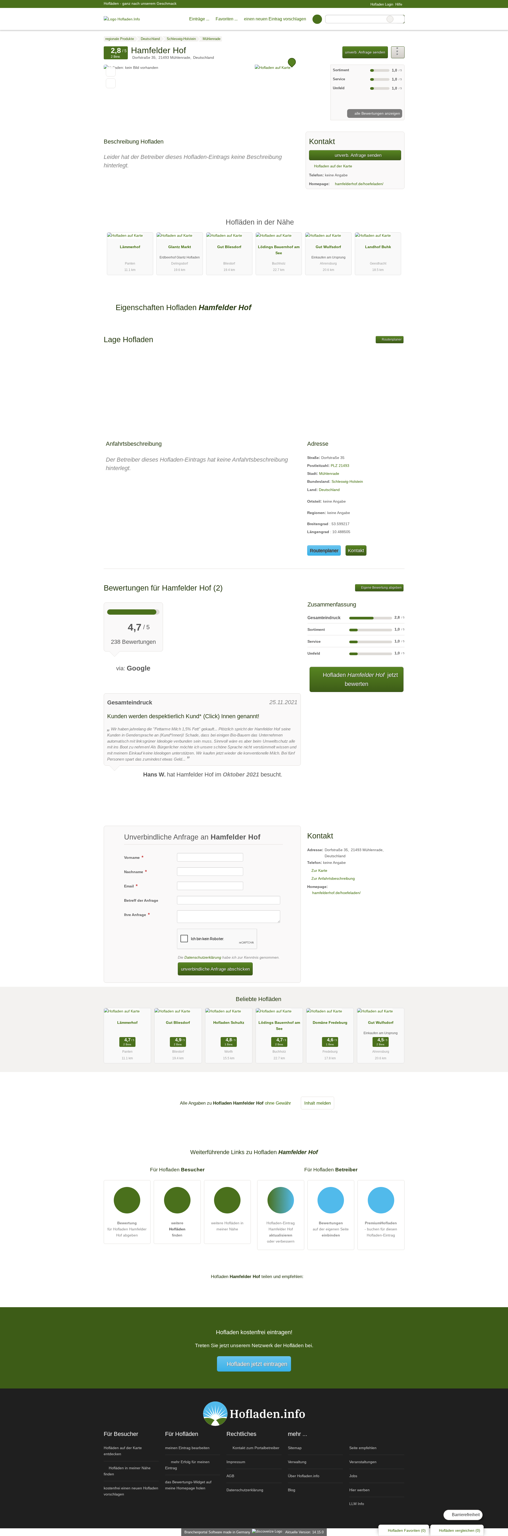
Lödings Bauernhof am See (279, 250)
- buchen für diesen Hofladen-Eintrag (381, 1229)
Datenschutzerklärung (202, 957)
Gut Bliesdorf (229, 247)
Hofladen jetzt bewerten (359, 679)
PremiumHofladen (393, 227)
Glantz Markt (179, 247)
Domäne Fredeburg (330, 1022)
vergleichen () (459, 1530)
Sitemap (295, 1448)
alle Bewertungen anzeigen (376, 113)
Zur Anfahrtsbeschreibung (333, 878)
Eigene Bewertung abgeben (381, 588)
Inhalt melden (317, 1103)
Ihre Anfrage (135, 915)
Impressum (235, 1462)
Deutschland (329, 490)
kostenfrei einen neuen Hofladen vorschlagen (131, 1491)
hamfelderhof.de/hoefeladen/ (359, 184)
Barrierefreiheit (465, 1514)
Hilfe (398, 4)
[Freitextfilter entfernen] (390, 19)
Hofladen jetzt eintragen (257, 1364)
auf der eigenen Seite (331, 1229)
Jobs (353, 1476)
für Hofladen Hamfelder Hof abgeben (127, 1229)
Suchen (400, 19)
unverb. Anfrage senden (365, 52)
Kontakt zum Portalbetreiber (255, 1448)
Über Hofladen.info (303, 1476)
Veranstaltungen (363, 1462)
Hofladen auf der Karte (332, 166)
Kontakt (356, 550)
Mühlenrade (329, 473)
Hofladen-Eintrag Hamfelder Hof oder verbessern (280, 1232)
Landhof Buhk (378, 247)
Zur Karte (319, 870)
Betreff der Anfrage (141, 900)
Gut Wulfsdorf (328, 247)
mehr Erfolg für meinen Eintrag (187, 1465)
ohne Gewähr (278, 1103)
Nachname (134, 872)
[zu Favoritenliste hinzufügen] (111, 72)
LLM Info (356, 1504)
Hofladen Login (381, 4)
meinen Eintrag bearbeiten (187, 1448)
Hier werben (359, 1490)
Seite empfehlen (363, 1448)
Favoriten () (407, 1530)
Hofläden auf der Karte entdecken (123, 1451)
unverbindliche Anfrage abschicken (215, 969)
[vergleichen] (111, 83)
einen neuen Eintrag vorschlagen (275, 19)
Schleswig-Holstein (347, 481)
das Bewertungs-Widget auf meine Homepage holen (188, 1485)
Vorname (132, 857)
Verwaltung (297, 1462)
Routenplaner (391, 339)
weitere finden (177, 1229)
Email (129, 886)
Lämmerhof (130, 247)
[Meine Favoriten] (317, 19)
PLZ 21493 (340, 465)
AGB (230, 1476)
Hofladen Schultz (228, 1022)
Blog (291, 1490)
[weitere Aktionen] (398, 52)
